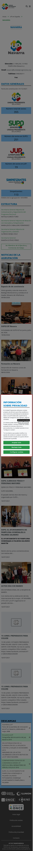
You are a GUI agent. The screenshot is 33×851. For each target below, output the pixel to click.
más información (23, 422)
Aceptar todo (16, 443)
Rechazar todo (16, 447)
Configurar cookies (16, 452)
